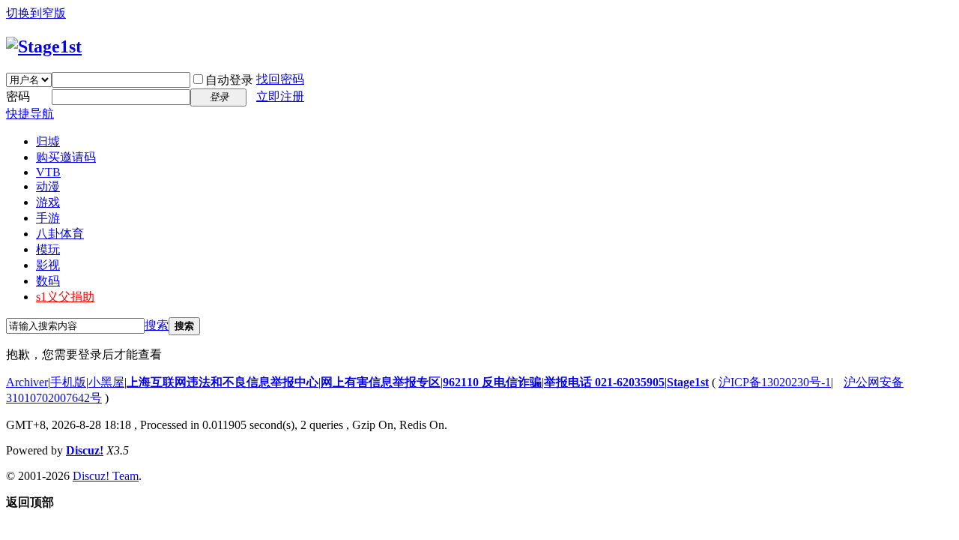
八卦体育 (60, 233)
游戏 (48, 202)
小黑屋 (106, 382)
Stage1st (688, 382)
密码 (18, 96)
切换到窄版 (36, 13)
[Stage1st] (44, 46)
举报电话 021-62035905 (604, 382)
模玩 (48, 249)
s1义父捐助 (65, 296)
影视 (48, 265)
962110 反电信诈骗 (492, 382)
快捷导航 (30, 113)
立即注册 (280, 96)
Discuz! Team (106, 476)
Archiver (27, 382)
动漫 (48, 186)
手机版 (68, 382)
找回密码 (280, 79)
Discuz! (84, 450)
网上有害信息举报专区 (381, 382)
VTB (48, 172)
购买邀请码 (66, 157)
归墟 (48, 141)
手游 (48, 218)
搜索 (157, 325)
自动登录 (229, 80)
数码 (48, 280)
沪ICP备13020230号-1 (775, 382)
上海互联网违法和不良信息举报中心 (222, 382)
